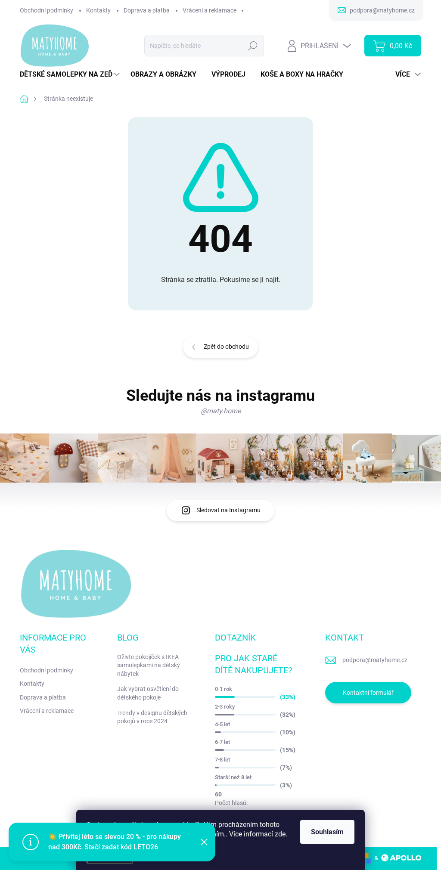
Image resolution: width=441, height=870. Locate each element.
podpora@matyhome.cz (374, 659)
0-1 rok (223, 689)
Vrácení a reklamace (209, 10)
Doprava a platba (147, 10)
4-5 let (222, 724)
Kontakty (98, 10)
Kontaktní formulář (368, 692)
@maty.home (221, 411)
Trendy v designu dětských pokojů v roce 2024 (152, 717)
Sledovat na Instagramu (228, 510)
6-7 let (222, 742)
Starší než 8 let (233, 777)
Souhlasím (327, 832)
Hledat (253, 45)
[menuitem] (71, 74)
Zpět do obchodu (226, 346)
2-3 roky (225, 706)
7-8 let (222, 759)
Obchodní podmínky (46, 10)
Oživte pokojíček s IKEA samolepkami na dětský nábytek (148, 665)
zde (280, 834)
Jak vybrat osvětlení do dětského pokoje (148, 693)
